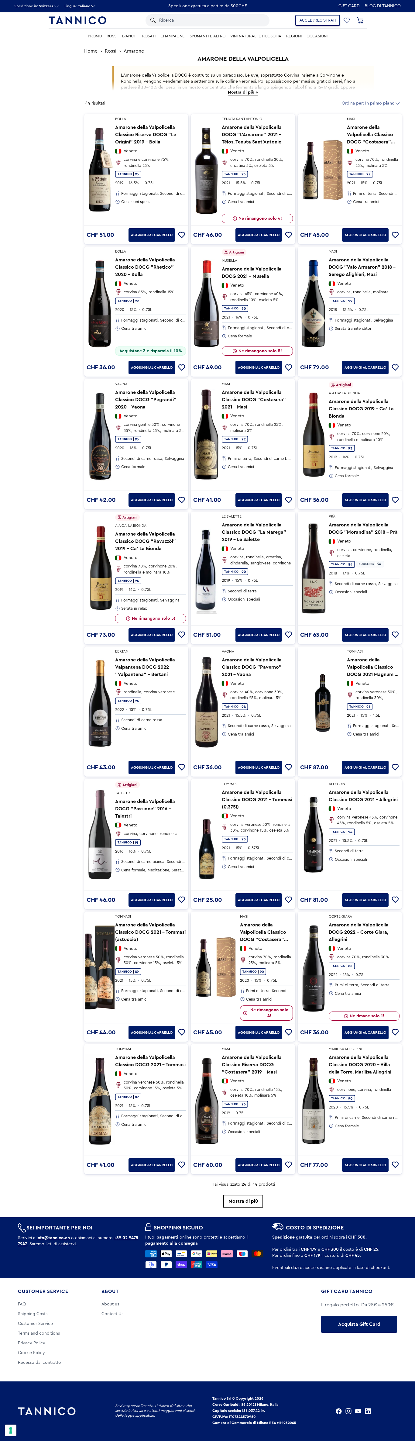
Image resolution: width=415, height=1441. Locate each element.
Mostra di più (243, 1201)
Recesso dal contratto (39, 1362)
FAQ (22, 1304)
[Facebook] (338, 1411)
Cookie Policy (31, 1353)
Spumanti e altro (207, 36)
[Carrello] (360, 20)
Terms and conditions (39, 1333)
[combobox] (202, 20)
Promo (95, 36)
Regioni (294, 36)
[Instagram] (348, 1411)
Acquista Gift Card (359, 1324)
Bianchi (129, 36)
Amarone (134, 51)
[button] (258, 20)
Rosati (149, 36)
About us (110, 1304)
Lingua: (77, 6)
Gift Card (349, 6)
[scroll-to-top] (402, 1411)
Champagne (172, 36)
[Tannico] (77, 20)
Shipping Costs (32, 1314)
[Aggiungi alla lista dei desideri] (181, 235)
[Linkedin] (368, 1411)
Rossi (112, 36)
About (110, 1291)
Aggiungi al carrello (152, 235)
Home (91, 51)
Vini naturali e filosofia (255, 36)
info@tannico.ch (53, 1238)
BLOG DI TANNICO (383, 6)
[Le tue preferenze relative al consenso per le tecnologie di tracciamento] (10, 1430)
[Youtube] (358, 1411)
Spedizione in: (33, 6)
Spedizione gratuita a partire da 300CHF (207, 6)
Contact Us (112, 1314)
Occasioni (317, 36)
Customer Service (43, 1291)
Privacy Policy (31, 1343)
